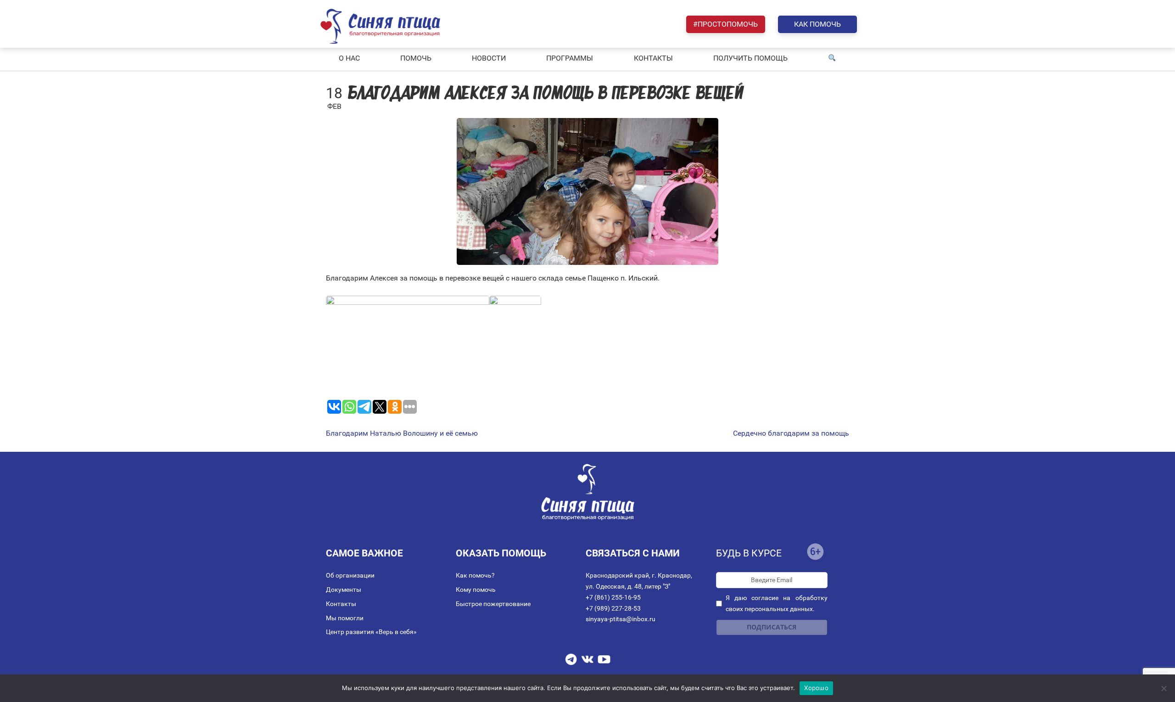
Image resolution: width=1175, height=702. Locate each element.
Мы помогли (345, 618)
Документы (343, 589)
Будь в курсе (749, 553)
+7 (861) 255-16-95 (613, 597)
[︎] (832, 58)
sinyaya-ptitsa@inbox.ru (620, 619)
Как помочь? (475, 575)
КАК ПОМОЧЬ (817, 24)
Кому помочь (476, 589)
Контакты (341, 603)
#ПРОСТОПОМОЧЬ (725, 24)
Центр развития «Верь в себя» (371, 631)
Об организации (350, 575)
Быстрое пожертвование (493, 603)
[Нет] (1163, 688)
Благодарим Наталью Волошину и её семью (402, 433)
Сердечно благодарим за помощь (791, 433)
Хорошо (816, 687)
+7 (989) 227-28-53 (613, 608)
